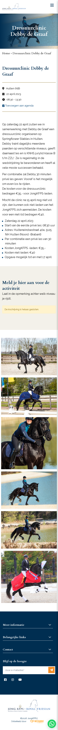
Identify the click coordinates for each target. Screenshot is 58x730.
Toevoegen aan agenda (19, 105)
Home (6, 53)
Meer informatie (13, 625)
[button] (52, 724)
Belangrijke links (14, 637)
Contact (8, 649)
